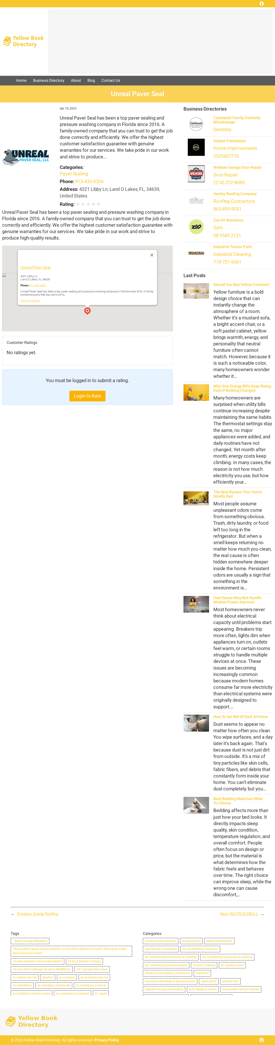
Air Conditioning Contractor (200, 949)
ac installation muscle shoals (31, 993)
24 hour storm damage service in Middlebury (42, 969)
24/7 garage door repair (92, 969)
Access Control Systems (160, 941)
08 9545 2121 (227, 235)
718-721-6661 (227, 262)
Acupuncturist (191, 941)
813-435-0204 (89, 181)
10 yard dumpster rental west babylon (37, 961)
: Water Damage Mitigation (30, 941)
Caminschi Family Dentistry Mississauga (236, 120)
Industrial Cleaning (232, 254)
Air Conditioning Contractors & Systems (171, 957)
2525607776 (226, 156)
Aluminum (202, 973)
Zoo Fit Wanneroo (228, 220)
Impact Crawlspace (229, 141)
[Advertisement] (160, 44)
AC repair (101, 993)
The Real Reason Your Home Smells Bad (237, 494)
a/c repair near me (25, 977)
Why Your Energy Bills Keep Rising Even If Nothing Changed (242, 388)
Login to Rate (87, 396)
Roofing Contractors (234, 201)
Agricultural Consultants (161, 949)
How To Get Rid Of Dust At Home (240, 717)
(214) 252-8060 (229, 182)
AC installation (22, 985)
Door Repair (225, 175)
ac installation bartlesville (53, 985)
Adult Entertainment (219, 941)
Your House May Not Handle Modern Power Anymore (237, 600)
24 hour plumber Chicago (84, 961)
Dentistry (222, 129)
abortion (47, 977)
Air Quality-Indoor (232, 965)
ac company (67, 977)
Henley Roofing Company (235, 194)
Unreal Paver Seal (35, 267)
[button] (87, 311)
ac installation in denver (91, 985)
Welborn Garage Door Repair (237, 167)
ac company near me (94, 977)
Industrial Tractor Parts (232, 247)
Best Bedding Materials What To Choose (238, 801)
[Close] (152, 255)
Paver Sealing (74, 173)
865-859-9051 (227, 209)
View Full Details (30, 300)
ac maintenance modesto (72, 993)
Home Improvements (235, 148)
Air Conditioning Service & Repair (166, 965)
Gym (218, 227)
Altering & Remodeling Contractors (167, 973)
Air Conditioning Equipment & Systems (227, 957)
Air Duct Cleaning (204, 965)
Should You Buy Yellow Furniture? (241, 285)
